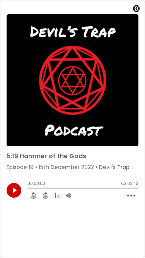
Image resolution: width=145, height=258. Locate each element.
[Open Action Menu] (131, 195)
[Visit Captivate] (136, 10)
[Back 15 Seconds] (33, 195)
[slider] (29, 189)
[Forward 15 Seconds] (45, 195)
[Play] (14, 190)
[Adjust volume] (68, 195)
